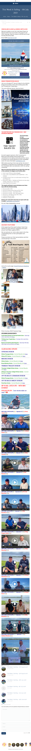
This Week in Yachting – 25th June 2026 (17, 699)
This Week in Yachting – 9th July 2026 (16, 686)
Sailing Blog (7, 22)
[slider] (14, 470)
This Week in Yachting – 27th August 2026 (17, 667)
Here (13, 337)
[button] (15, 422)
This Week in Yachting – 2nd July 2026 (16, 693)
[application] (15, 422)
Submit (3, 733)
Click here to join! (12, 37)
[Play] (2, 429)
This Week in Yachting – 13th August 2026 (17, 673)
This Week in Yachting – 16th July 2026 (16, 680)
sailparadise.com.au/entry (12, 201)
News (8, 16)
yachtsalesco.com (20, 161)
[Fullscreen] (28, 429)
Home (4, 16)
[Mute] (26, 429)
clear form (26, 732)
